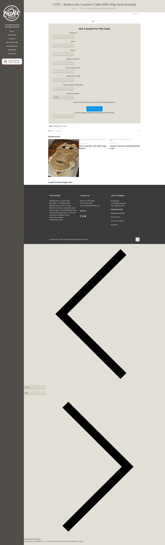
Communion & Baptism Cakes (59, 215)
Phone (73, 50)
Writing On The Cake (73, 76)
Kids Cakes (52, 203)
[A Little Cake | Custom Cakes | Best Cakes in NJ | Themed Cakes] (12, 13)
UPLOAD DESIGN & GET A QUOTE (14, 61)
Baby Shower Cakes (55, 208)
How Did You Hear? (73, 93)
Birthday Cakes (54, 205)
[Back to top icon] (138, 239)
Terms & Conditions (117, 221)
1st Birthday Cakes (64, 203)
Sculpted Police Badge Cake (60, 182)
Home (74, 8)
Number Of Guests (73, 59)
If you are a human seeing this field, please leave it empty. (94, 113)
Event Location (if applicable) (73, 85)
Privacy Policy (115, 217)
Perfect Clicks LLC (82, 239)
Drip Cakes (72, 213)
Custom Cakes (65, 201)
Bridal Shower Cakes (56, 220)
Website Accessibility (118, 213)
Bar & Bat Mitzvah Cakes (68, 210)
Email (73, 41)
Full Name (73, 33)
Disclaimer (114, 225)
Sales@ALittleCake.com (92, 206)
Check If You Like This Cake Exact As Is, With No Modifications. (94, 102)
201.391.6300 (89, 201)
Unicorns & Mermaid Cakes (58, 213)
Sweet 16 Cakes (66, 205)
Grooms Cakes (54, 210)
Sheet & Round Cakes (56, 217)
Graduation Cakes (69, 208)
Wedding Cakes (54, 201)
